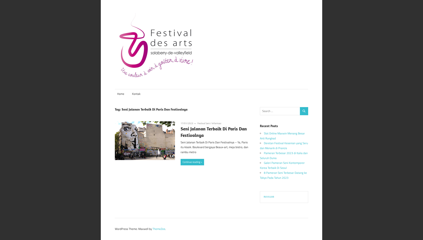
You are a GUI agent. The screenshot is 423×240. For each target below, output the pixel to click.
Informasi (216, 123)
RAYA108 (269, 197)
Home (120, 94)
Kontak (136, 94)
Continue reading (191, 162)
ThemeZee (159, 229)
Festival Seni (203, 123)
